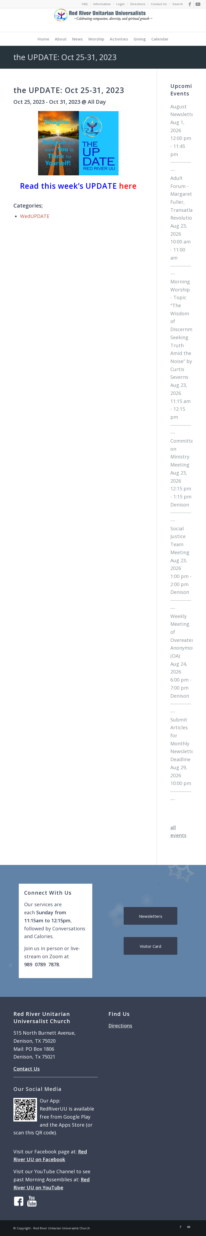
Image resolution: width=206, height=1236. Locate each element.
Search (177, 4)
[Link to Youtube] (198, 4)
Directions (137, 4)
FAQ (85, 4)
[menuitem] (85, 4)
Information (102, 4)
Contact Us (159, 4)
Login (120, 4)
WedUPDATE (34, 216)
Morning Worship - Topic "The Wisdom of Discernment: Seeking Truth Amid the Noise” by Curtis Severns (185, 329)
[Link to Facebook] (190, 4)
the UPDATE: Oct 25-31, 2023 (64, 57)
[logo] (103, 20)
